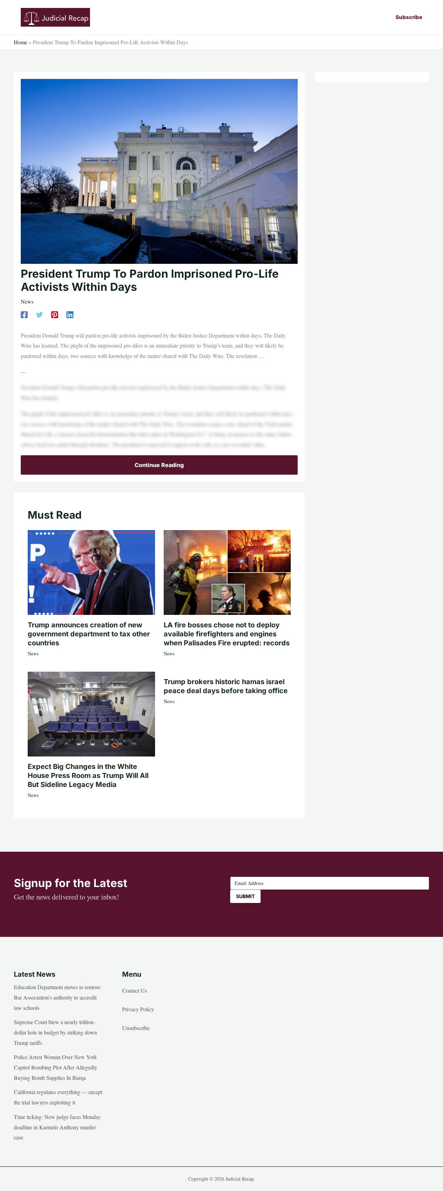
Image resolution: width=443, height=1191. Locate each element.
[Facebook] (24, 314)
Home (20, 42)
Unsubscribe (136, 1027)
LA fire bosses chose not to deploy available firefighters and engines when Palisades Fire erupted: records (227, 634)
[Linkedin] (69, 314)
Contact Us (134, 990)
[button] (409, 17)
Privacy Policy (138, 1009)
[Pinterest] (54, 314)
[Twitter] (39, 314)
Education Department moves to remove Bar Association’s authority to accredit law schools (57, 997)
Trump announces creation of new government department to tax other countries (89, 634)
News (27, 301)
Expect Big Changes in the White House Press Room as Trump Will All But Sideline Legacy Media (88, 775)
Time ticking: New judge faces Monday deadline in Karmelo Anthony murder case (57, 1127)
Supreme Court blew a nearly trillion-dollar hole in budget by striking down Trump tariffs (55, 1032)
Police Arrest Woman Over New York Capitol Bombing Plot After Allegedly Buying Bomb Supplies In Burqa (55, 1067)
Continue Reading (159, 465)
